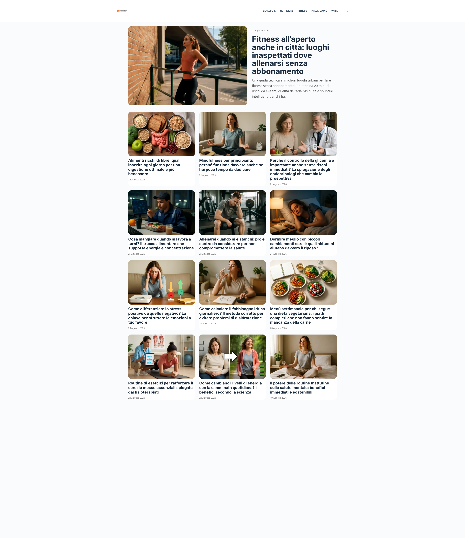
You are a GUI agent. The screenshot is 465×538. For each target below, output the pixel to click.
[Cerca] (348, 11)
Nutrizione (286, 10)
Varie (334, 10)
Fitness (302, 10)
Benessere (269, 10)
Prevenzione (319, 10)
